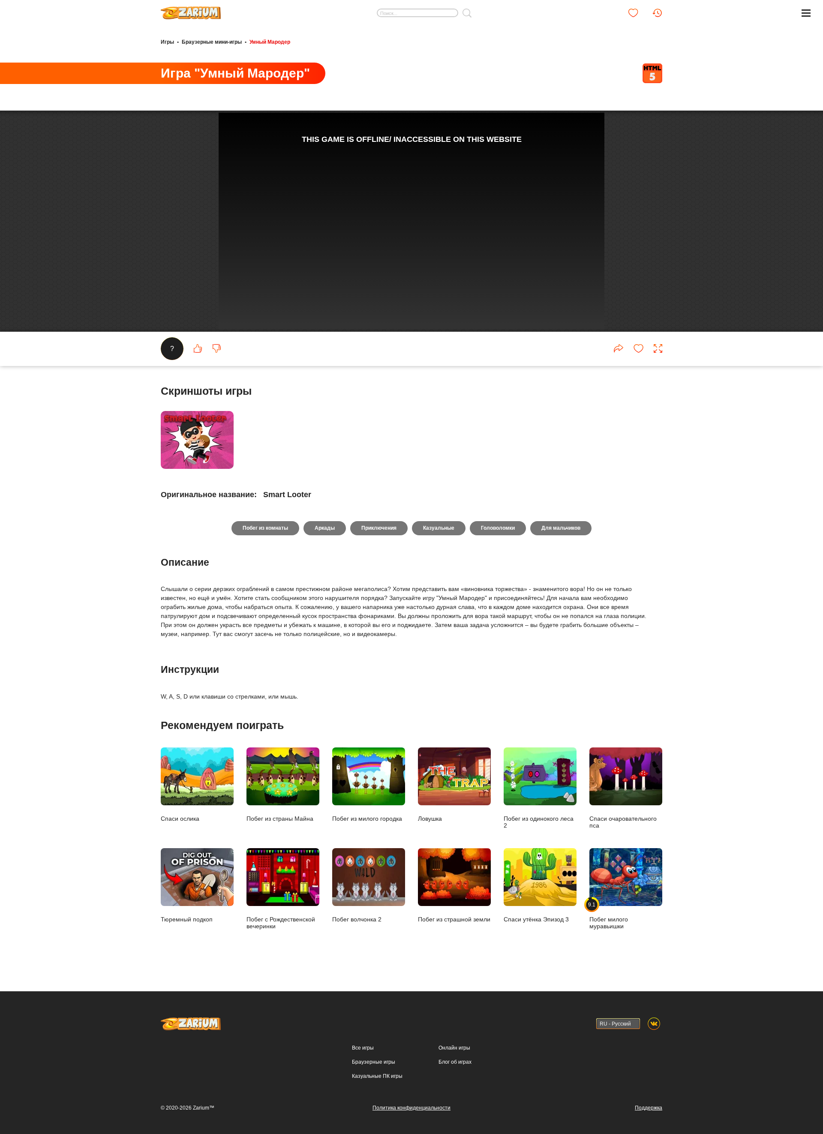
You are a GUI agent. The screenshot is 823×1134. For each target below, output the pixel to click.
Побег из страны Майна (279, 818)
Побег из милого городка (367, 818)
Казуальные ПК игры (377, 1076)
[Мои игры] (633, 12)
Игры (167, 42)
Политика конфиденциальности (411, 1108)
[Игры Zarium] (191, 9)
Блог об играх (455, 1062)
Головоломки (498, 528)
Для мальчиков (560, 528)
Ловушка (430, 818)
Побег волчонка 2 (356, 919)
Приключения (378, 528)
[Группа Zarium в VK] (654, 1023)
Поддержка (648, 1108)
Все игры (363, 1048)
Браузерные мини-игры (212, 42)
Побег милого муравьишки (608, 915)
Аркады (325, 528)
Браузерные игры (373, 1062)
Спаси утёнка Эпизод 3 (536, 919)
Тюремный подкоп (187, 919)
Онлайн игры (454, 1048)
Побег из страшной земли (454, 919)
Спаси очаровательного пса (623, 821)
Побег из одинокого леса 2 (539, 821)
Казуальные (438, 528)
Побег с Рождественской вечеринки (280, 922)
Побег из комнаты (265, 528)
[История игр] (657, 12)
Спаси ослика (180, 818)
